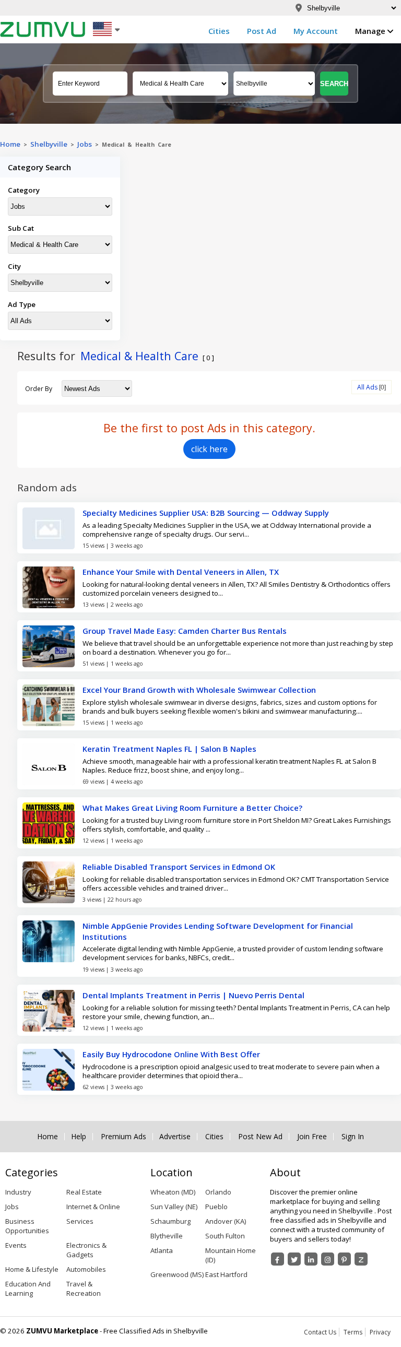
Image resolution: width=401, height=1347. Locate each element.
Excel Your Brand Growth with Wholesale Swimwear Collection (199, 689)
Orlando (218, 1192)
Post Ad (261, 31)
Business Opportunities (27, 1225)
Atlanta (161, 1250)
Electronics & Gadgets (86, 1249)
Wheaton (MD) (172, 1192)
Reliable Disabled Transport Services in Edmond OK (178, 866)
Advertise (175, 1136)
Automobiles (86, 1269)
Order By (38, 388)
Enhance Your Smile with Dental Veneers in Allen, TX (180, 571)
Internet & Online (93, 1206)
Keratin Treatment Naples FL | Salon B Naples (169, 748)
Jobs (84, 144)
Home (10, 144)
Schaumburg (170, 1221)
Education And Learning (28, 1288)
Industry (18, 1192)
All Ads (367, 387)
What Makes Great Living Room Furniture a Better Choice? (192, 807)
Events (16, 1245)
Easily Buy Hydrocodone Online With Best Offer (171, 1054)
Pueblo (216, 1206)
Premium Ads (123, 1136)
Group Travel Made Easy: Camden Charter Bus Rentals (184, 630)
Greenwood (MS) (177, 1274)
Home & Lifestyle (31, 1269)
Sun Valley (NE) (173, 1206)
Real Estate (84, 1192)
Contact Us (320, 1332)
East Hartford (226, 1274)
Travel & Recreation (83, 1288)
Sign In (352, 1136)
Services (79, 1221)
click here (209, 449)
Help (78, 1136)
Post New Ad (260, 1136)
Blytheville (166, 1235)
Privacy (380, 1332)
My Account (315, 31)
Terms (353, 1332)
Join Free (312, 1136)
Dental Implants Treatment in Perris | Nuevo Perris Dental (193, 995)
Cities (219, 31)
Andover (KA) (225, 1221)
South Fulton (225, 1235)
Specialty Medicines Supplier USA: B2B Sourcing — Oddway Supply (205, 512)
